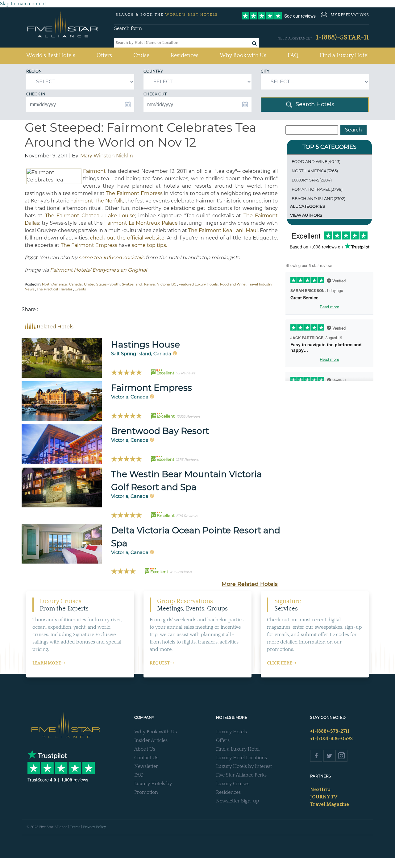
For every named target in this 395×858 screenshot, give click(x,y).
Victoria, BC (166, 284)
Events (80, 289)
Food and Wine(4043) (316, 161)
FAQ (293, 55)
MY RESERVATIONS (350, 15)
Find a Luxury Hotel (344, 55)
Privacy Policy (94, 827)
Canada (75, 284)
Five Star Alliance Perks (241, 775)
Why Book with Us (243, 55)
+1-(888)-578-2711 (329, 731)
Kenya (149, 284)
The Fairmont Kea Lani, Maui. (223, 230)
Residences (184, 55)
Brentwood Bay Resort (160, 431)
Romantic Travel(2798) (317, 189)
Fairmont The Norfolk (96, 201)
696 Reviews (187, 516)
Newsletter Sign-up (237, 801)
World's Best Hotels (50, 55)
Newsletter (146, 766)
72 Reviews (185, 373)
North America (54, 284)
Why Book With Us (155, 732)
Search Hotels (315, 104)
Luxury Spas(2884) (312, 179)
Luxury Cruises (232, 783)
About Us (144, 749)
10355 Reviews (188, 416)
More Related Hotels (250, 584)
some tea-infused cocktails (111, 257)
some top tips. (149, 245)
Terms (75, 827)
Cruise (141, 55)
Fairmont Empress (151, 387)
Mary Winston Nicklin (106, 156)
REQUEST (160, 663)
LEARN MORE (46, 663)
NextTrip (320, 789)
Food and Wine (233, 284)
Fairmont (94, 171)
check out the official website (127, 238)
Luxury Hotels (231, 732)
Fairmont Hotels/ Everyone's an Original (98, 270)
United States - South (101, 284)
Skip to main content (23, 3)
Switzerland (132, 284)
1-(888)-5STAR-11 (342, 37)
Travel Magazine (329, 804)
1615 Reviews (180, 572)
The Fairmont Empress (134, 193)
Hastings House (145, 344)
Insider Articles (151, 740)
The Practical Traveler (54, 289)
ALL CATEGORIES (307, 206)
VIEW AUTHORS (306, 215)
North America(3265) (315, 170)
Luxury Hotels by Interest (244, 766)
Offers (104, 55)
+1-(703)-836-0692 (331, 738)
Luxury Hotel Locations (241, 757)
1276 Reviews (187, 459)
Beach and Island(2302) (318, 198)
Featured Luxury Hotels (198, 284)
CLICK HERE (279, 663)
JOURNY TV (323, 797)
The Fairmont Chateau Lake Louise (90, 216)
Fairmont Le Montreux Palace (141, 223)
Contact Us (146, 757)
